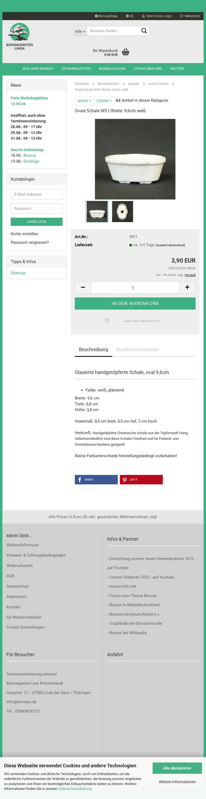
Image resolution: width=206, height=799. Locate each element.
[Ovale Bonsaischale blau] (135, 159)
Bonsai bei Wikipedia (128, 632)
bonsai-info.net (122, 586)
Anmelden (36, 222)
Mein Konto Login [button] (158, 16)
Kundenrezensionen (137, 349)
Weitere (177, 69)
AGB (10, 575)
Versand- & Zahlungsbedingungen (36, 555)
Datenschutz (17, 586)
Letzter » (104, 100)
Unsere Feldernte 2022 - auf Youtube (141, 577)
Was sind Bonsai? (38, 69)
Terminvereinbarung (24, 674)
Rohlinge (31, 161)
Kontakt (13, 607)
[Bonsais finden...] (144, 31)
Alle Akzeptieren (177, 768)
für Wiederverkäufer (23, 617)
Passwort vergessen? (30, 242)
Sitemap (18, 273)
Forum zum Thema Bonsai (132, 595)
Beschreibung (93, 349)
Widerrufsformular (22, 545)
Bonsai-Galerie (112, 69)
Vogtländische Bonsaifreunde (135, 623)
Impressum (16, 596)
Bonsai (30, 155)
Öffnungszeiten (76, 69)
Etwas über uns (148, 69)
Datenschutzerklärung (74, 789)
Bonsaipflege (108, 16)
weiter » (84, 100)
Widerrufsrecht (19, 565)
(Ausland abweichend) (170, 245)
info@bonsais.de (21, 701)
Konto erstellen (24, 233)
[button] (130, 16)
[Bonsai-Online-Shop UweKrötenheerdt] (35, 36)
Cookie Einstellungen (25, 627)
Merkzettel (191, 16)
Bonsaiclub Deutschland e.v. (134, 614)
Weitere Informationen (177, 782)
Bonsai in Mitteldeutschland (134, 604)
